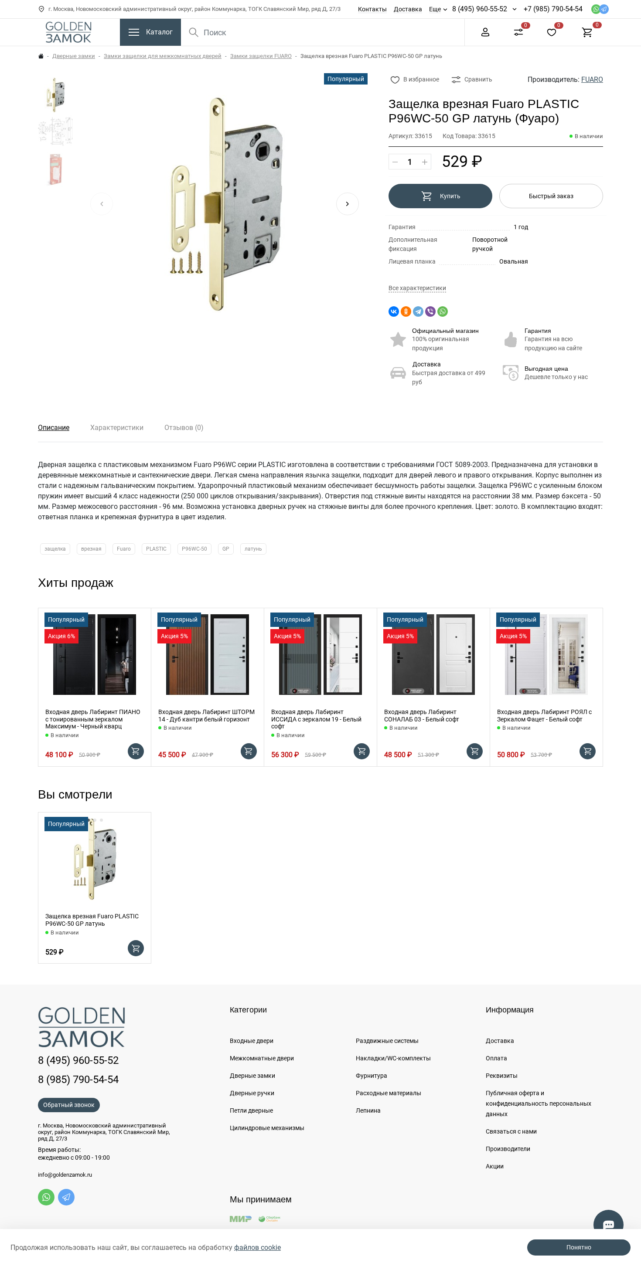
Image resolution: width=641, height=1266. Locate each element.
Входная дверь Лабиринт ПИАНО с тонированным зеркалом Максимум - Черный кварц (92, 719)
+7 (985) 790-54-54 (553, 9)
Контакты (372, 9)
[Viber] (430, 311)
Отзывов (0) (184, 427)
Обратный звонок (69, 1104)
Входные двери (251, 1040)
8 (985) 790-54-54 (78, 1079)
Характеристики (116, 427)
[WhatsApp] (442, 311)
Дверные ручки (252, 1093)
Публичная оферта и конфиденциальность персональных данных (538, 1103)
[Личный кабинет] (485, 31)
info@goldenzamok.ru (65, 1175)
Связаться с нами (511, 1131)
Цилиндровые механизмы (267, 1127)
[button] (347, 204)
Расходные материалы (388, 1093)
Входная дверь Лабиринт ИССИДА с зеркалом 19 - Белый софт (316, 719)
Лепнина (368, 1110)
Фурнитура (371, 1075)
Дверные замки (73, 56)
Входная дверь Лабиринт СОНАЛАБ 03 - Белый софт (421, 715)
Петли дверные (251, 1110)
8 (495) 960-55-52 (479, 9)
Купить (450, 196)
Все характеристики (417, 288)
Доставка (408, 9)
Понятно (578, 1247)
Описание (53, 427)
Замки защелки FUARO (261, 56)
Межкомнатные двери (262, 1058)
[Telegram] (418, 311)
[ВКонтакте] (394, 311)
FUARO (592, 79)
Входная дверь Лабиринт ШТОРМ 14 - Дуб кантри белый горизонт (206, 715)
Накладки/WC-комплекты (393, 1058)
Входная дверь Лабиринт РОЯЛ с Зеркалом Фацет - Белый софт (544, 715)
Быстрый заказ (551, 196)
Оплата (496, 1058)
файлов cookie (257, 1247)
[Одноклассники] (406, 311)
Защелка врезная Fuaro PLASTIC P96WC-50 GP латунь (92, 920)
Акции (495, 1166)
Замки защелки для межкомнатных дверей (163, 56)
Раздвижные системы (387, 1040)
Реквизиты (502, 1075)
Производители (508, 1148)
